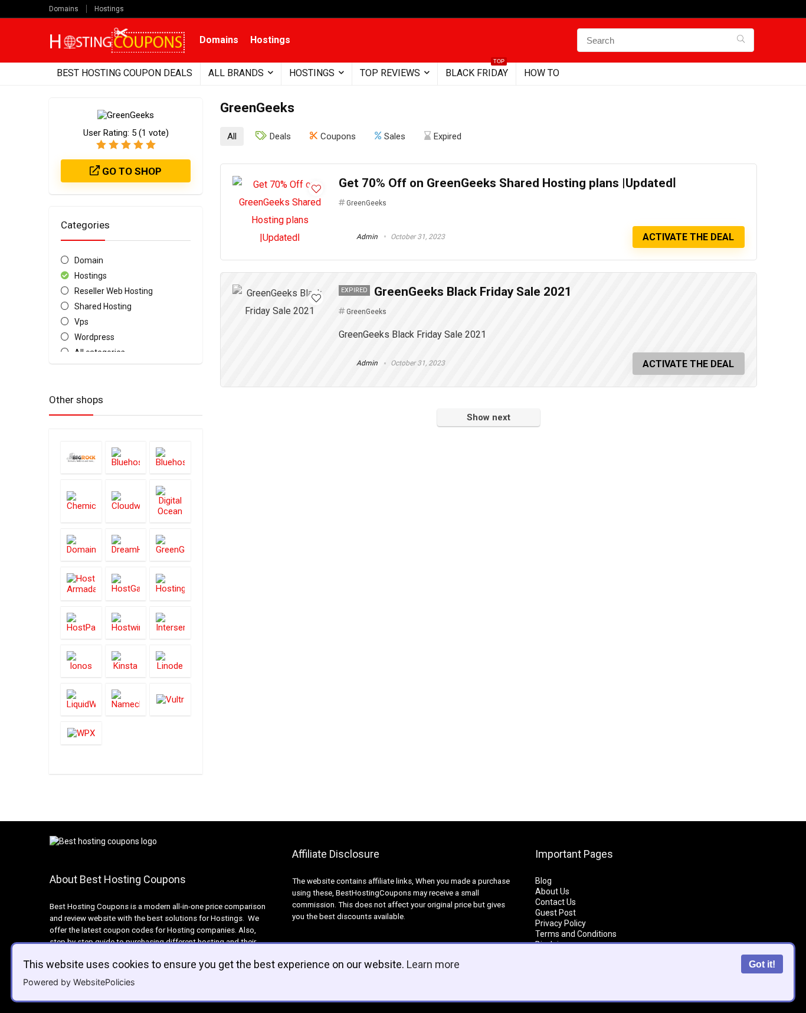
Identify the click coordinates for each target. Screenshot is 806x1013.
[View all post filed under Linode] (170, 661)
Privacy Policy (560, 923)
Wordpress (94, 337)
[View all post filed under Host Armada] (81, 583)
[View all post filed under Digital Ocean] (170, 500)
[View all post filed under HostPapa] (81, 622)
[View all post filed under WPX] (81, 732)
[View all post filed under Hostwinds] (126, 622)
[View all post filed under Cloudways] (126, 500)
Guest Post (555, 912)
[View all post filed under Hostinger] (170, 583)
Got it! (762, 964)
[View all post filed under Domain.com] (81, 544)
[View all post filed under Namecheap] (126, 699)
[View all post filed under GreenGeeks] (170, 544)
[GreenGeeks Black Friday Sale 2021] (279, 293)
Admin (366, 237)
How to (541, 73)
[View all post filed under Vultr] (170, 699)
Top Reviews (390, 73)
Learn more (433, 964)
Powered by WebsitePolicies (79, 982)
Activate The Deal (688, 237)
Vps (81, 321)
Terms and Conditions (576, 934)
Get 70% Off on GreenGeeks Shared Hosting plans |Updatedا (507, 183)
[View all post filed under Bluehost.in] (170, 457)
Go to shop (131, 171)
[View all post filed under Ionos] (81, 661)
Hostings (109, 9)
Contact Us (555, 902)
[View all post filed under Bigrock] (81, 457)
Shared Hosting (103, 306)
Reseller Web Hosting (113, 291)
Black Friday (476, 71)
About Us (552, 891)
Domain (88, 260)
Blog (543, 880)
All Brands (236, 73)
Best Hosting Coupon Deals (124, 73)
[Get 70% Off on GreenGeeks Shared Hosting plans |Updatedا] (279, 184)
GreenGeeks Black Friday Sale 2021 (473, 292)
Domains (63, 9)
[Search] (741, 40)
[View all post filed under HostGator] (126, 583)
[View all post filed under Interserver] (170, 622)
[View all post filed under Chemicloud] (81, 500)
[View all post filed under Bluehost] (126, 457)
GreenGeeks (366, 203)
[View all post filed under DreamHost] (126, 544)
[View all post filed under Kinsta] (126, 661)
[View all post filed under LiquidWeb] (81, 699)
